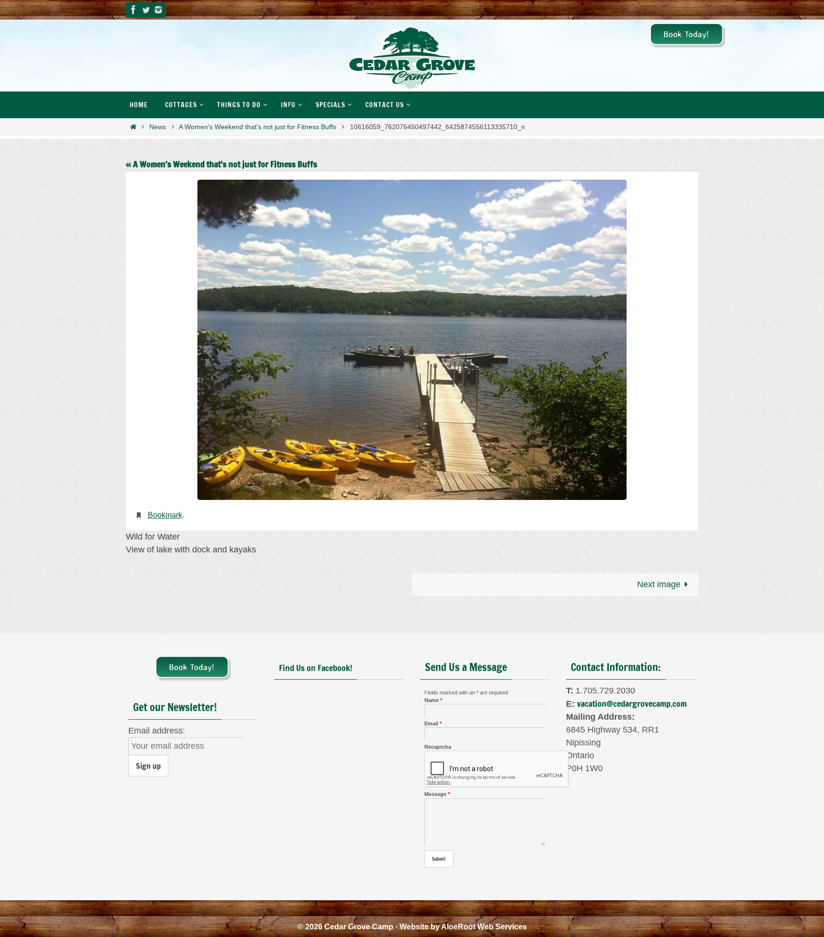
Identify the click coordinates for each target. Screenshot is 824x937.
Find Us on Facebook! (315, 668)
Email (433, 723)
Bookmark (165, 515)
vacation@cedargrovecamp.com (632, 703)
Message (437, 794)
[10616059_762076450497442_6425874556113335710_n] (412, 340)
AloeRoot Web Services (484, 927)
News (157, 127)
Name (433, 700)
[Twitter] (146, 9)
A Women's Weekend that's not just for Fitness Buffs (257, 127)
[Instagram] (158, 9)
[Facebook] (133, 9)
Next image (658, 584)
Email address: (156, 730)
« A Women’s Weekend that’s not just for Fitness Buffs (221, 164)
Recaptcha (437, 747)
